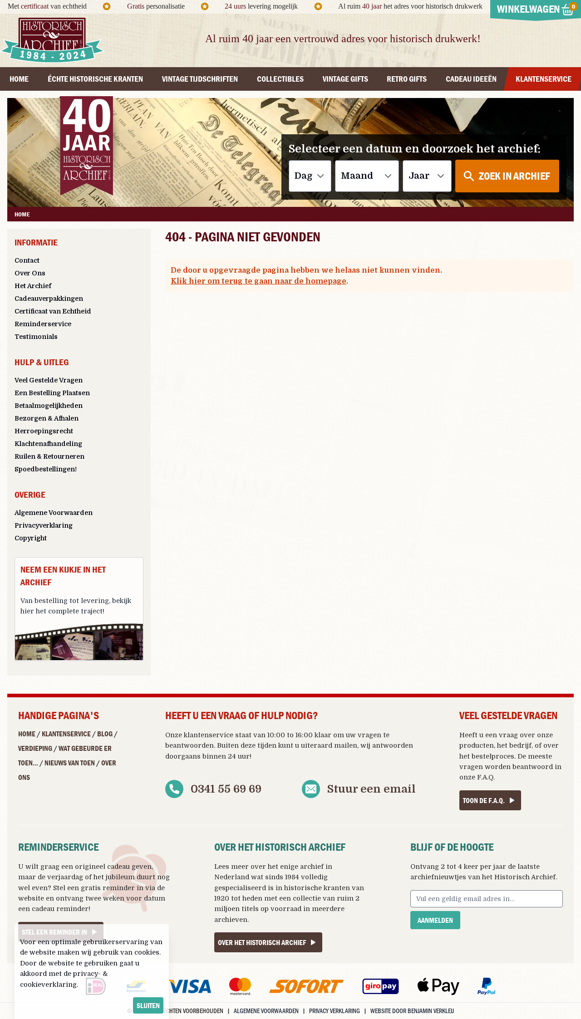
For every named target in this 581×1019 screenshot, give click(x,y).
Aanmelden (435, 920)
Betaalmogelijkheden (49, 405)
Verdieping (35, 748)
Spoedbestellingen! (46, 469)
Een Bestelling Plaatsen (52, 393)
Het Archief (33, 285)
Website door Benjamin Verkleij (412, 1010)
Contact (27, 260)
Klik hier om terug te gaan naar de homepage (258, 281)
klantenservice (208, 735)
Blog (105, 733)
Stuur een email (371, 789)
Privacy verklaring (334, 1010)
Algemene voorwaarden (266, 1010)
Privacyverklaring (44, 525)
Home (26, 733)
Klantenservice (66, 733)
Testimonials (36, 336)
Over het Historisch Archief (262, 942)
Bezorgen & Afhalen (47, 418)
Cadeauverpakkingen (49, 298)
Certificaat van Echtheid (53, 311)
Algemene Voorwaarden (54, 512)
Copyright (31, 538)
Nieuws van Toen (69, 762)
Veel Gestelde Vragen (49, 380)
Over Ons (30, 273)
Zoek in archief (514, 175)
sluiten (148, 1005)
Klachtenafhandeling (48, 443)
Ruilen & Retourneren (49, 456)
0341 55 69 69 (226, 789)
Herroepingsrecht (44, 431)
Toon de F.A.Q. (484, 800)
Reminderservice (43, 324)
